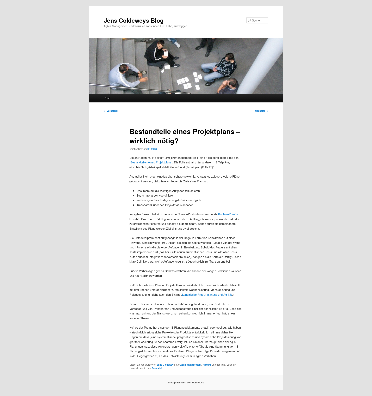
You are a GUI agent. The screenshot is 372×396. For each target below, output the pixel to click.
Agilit (183, 364)
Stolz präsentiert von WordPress (186, 382)
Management (194, 364)
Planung (206, 364)
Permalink (157, 368)
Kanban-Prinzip (228, 214)
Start (107, 98)
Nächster (261, 111)
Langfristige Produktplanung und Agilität (207, 294)
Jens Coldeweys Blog (134, 20)
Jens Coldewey (165, 364)
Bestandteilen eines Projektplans (150, 162)
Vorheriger (111, 111)
